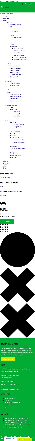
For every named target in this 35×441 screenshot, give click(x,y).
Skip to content (5, 1)
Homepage (7, 221)
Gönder (1, 186)
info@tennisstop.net (5, 177)
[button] (33, 9)
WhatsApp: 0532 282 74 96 (10, 389)
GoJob (3, 438)
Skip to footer (14, 1)
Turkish (22, 439)
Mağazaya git (3, 195)
